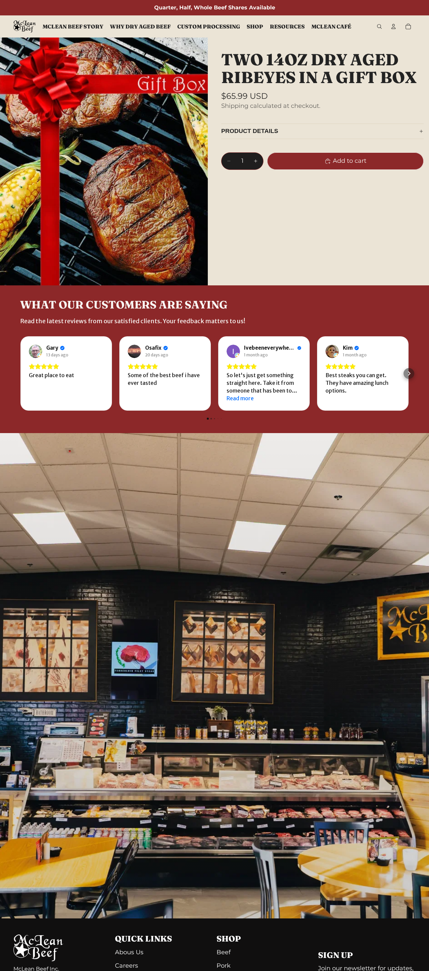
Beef (224, 952)
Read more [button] (240, 398)
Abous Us (129, 952)
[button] (20, 373)
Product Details (249, 131)
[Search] (379, 26)
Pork (224, 965)
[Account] (393, 26)
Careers (126, 965)
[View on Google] (35, 351)
